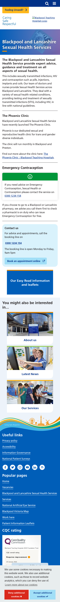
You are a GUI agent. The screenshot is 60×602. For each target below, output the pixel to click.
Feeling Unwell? (14, 9)
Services (6, 499)
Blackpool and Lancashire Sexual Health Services (29, 493)
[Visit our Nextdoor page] (42, 467)
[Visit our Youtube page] (27, 467)
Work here (8, 517)
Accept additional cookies (41, 596)
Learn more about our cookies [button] (21, 584)
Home (5, 481)
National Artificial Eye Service (19, 505)
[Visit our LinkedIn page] (35, 467)
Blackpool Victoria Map (15, 511)
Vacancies (7, 487)
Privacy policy (9, 440)
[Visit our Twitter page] (13, 467)
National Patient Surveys (16, 458)
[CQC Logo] (15, 544)
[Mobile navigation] (54, 3)
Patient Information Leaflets (18, 523)
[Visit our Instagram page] (20, 467)
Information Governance (16, 452)
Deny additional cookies (14, 596)
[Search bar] (47, 3)
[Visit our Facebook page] (5, 467)
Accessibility (9, 446)
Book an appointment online (24, 261)
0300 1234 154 (13, 195)
